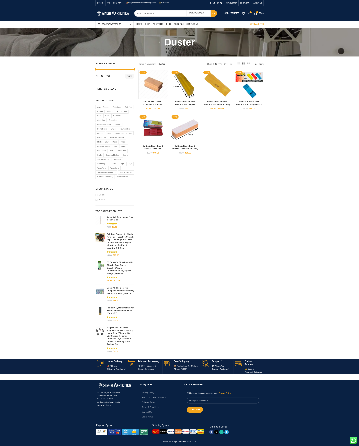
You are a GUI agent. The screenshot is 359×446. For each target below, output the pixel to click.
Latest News (147, 417)
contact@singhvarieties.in (108, 402)
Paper (123, 142)
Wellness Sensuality (105, 177)
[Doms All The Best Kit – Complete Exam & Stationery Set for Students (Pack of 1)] (100, 294)
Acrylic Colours (103, 107)
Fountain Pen (125, 129)
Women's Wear (122, 177)
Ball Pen (128, 107)
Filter (129, 76)
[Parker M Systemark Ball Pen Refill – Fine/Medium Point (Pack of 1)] (100, 314)
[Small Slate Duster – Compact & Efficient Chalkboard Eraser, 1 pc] (153, 84)
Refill (112, 151)
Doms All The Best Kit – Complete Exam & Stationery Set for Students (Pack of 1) (120, 290)
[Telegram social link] (221, 3)
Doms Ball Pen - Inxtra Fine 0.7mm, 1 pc (120, 218)
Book (99, 116)
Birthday (110, 112)
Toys (130, 164)
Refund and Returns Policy (154, 397)
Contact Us (147, 412)
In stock (102, 199)
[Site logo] (112, 13)
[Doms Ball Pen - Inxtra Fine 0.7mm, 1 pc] (100, 222)
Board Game (122, 112)
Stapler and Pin (103, 159)
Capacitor (101, 120)
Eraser (113, 129)
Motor (114, 142)
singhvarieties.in (104, 405)
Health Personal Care (123, 133)
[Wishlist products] (243, 13)
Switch (114, 164)
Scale (99, 155)
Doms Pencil (102, 129)
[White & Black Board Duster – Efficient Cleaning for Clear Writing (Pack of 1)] (217, 84)
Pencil (123, 146)
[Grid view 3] (239, 64)
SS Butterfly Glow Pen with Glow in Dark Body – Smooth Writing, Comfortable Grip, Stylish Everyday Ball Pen (120, 267)
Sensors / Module (112, 155)
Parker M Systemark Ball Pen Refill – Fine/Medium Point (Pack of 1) (120, 310)
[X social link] (214, 3)
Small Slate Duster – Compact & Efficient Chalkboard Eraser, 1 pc (153, 104)
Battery (100, 112)
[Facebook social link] (210, 3)
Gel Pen (100, 133)
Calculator (117, 116)
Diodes (118, 125)
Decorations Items (104, 125)
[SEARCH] (214, 13)
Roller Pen (122, 151)
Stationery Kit (102, 164)
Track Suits (114, 168)
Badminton (117, 107)
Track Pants (101, 168)
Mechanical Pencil (117, 138)
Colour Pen (113, 120)
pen (115, 146)
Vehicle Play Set (125, 172)
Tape (122, 164)
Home (141, 64)
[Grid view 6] (248, 64)
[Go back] (160, 42)
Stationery (117, 159)
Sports (125, 155)
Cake (107, 116)
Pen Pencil (101, 151)
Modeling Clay (102, 142)
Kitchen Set (101, 138)
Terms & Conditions (150, 407)
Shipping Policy (148, 402)
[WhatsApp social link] (217, 3)
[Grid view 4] (243, 64)
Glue (109, 133)
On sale (102, 195)
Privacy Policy (148, 392)
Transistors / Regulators (106, 172)
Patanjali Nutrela (103, 146)
